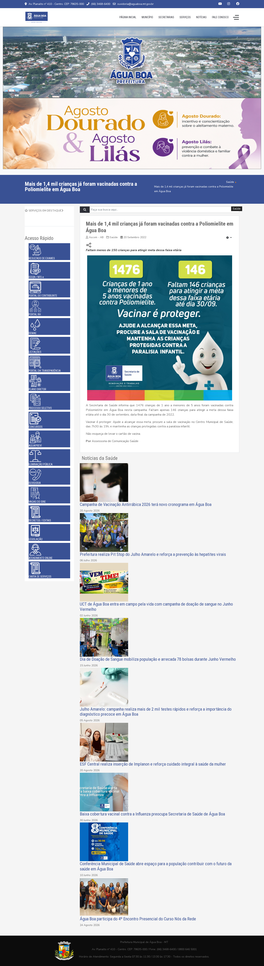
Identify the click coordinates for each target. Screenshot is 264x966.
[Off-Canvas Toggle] (236, 17)
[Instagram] (228, 4)
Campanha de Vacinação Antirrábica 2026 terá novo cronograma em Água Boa (145, 504)
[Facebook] (237, 4)
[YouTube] (220, 4)
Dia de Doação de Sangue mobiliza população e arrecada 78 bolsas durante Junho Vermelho (158, 659)
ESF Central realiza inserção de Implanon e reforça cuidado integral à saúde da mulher (153, 764)
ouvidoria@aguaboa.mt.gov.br (135, 4)
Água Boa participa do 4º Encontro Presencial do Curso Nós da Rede (138, 918)
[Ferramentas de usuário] (229, 238)
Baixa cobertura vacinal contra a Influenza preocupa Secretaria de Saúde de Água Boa (153, 813)
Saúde (114, 237)
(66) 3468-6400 (100, 4)
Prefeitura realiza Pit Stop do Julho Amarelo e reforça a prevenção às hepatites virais (153, 554)
